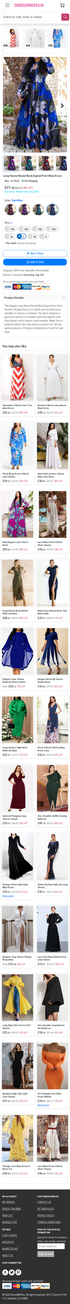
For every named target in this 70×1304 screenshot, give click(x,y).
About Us (7, 1255)
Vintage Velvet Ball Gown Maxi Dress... (15, 886)
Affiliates (8, 1242)
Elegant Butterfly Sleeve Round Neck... (50, 681)
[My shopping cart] (62, 5)
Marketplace (10, 1248)
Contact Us (44, 1202)
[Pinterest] (18, 1272)
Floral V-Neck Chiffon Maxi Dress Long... (51, 749)
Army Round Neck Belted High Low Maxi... (15, 612)
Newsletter (9, 1222)
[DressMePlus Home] (29, 5)
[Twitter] (12, 1272)
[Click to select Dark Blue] (52, 210)
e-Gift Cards (9, 1235)
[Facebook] (5, 1272)
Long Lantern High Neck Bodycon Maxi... (14, 749)
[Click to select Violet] (24, 210)
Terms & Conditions (49, 1222)
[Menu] (7, 5)
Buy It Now (36, 253)
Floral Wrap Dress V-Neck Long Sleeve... (15, 475)
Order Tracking (11, 1208)
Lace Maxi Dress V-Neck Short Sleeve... (50, 544)
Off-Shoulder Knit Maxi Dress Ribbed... (49, 1095)
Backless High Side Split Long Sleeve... (14, 1095)
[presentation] (2, 50)
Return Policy (45, 1208)
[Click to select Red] (10, 210)
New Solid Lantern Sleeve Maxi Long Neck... (51, 475)
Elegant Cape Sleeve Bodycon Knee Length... (14, 681)
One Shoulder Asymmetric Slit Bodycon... (51, 1027)
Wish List (7, 1215)
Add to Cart (36, 262)
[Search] (65, 17)
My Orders (8, 1202)
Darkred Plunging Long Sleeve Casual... (14, 817)
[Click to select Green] (38, 210)
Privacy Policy (46, 1215)
